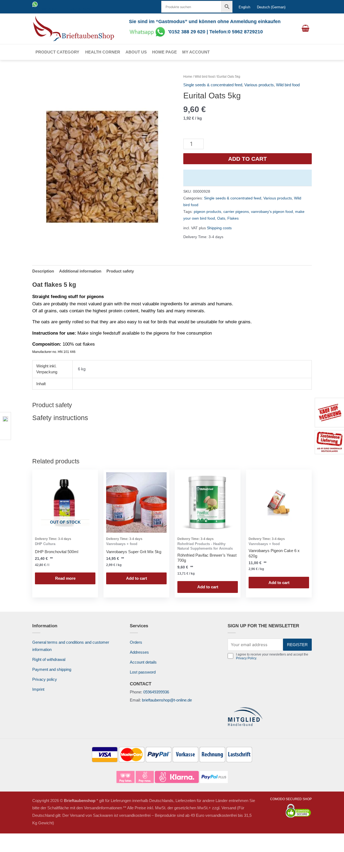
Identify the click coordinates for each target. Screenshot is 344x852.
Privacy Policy (246, 658)
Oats (221, 218)
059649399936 (156, 692)
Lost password (143, 672)
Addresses (139, 652)
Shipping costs (219, 228)
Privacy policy (44, 679)
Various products (259, 85)
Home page (164, 52)
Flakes (233, 218)
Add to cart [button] (136, 578)
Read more (65, 578)
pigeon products (207, 212)
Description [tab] (43, 271)
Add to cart (247, 159)
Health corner (102, 52)
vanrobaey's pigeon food (272, 212)
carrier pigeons (236, 212)
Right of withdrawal (48, 659)
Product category (57, 52)
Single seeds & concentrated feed (212, 85)
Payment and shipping (51, 669)
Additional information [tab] (80, 271)
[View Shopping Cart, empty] (305, 29)
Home (187, 76)
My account (196, 52)
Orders (136, 642)
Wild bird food (205, 76)
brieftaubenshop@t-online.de (167, 700)
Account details (143, 662)
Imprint (38, 689)
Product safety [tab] (120, 271)
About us (136, 52)
